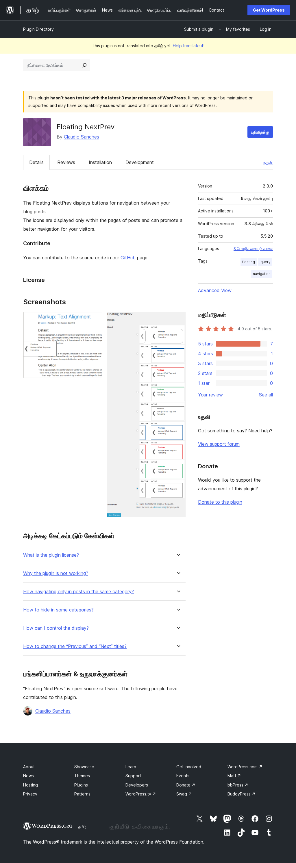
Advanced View (215, 290)
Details (36, 162)
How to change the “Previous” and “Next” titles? (75, 646)
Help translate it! (188, 45)
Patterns (82, 793)
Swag (184, 793)
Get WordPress (269, 10)
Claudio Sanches (81, 137)
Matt (234, 775)
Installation (100, 162)
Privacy (30, 793)
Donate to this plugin (220, 502)
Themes (82, 775)
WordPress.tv (140, 793)
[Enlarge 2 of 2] (178, 320)
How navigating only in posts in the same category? (78, 591)
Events (182, 775)
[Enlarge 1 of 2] (94, 320)
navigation (262, 274)
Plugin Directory (38, 29)
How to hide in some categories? (58, 610)
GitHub (128, 258)
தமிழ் (82, 826)
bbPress (237, 784)
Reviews (66, 162)
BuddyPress (241, 793)
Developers (136, 784)
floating (248, 262)
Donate (185, 784)
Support (133, 775)
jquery (265, 262)
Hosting (30, 784)
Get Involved (188, 766)
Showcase (84, 766)
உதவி (268, 162)
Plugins (81, 784)
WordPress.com (244, 766)
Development (139, 162)
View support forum (219, 444)
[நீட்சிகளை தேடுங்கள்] (84, 65)
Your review (210, 395)
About (29, 766)
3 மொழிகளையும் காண (253, 248)
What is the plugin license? (51, 555)
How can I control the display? (56, 628)
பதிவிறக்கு (260, 132)
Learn (130, 766)
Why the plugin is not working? (55, 573)
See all (266, 395)
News (28, 775)
